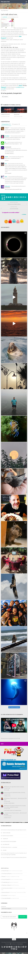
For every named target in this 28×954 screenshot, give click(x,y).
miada (6, 156)
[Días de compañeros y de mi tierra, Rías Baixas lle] (14, 560)
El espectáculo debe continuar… (17, 786)
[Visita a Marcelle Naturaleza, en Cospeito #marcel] (14, 271)
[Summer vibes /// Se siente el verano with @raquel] (14, 402)
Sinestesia (4, 895)
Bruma (3, 876)
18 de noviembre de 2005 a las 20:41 (15, 163)
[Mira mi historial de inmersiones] (2, 199)
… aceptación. (5, 838)
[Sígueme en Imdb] (15, 197)
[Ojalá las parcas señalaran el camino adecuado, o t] (14, 455)
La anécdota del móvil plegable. (9, 841)
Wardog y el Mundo (6, 885)
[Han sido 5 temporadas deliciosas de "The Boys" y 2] (14, 613)
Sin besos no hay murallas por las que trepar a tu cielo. (14, 829)
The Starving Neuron (7, 873)
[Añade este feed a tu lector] (2, 197)
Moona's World (5, 892)
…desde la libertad (6, 832)
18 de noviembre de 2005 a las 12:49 (18, 135)
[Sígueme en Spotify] (6, 197)
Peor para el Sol (5, 1)
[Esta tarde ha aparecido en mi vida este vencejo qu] (14, 481)
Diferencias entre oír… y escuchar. (9, 847)
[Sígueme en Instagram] (19, 197)
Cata (6, 176)
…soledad (4, 850)
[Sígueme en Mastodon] (23, 197)
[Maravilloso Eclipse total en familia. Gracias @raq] (14, 244)
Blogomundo (4, 10)
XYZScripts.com (19, 953)
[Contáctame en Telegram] (10, 197)
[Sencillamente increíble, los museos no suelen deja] (14, 666)
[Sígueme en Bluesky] (4, 197)
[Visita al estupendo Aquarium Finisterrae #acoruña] (14, 350)
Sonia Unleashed (6, 879)
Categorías (3, 906)
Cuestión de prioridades (7, 835)
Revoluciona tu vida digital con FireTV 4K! (10, 738)
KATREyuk (5, 17)
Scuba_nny (7, 186)
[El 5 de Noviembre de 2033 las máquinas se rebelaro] (14, 508)
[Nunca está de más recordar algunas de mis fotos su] (14, 692)
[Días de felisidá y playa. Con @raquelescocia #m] (14, 639)
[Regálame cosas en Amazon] (12, 197)
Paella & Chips (5, 870)
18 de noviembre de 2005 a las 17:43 (13, 148)
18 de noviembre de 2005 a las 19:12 (16, 156)
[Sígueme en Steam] (17, 197)
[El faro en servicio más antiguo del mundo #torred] (14, 297)
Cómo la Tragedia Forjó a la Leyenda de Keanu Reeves (14, 857)
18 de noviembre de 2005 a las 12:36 (18, 127)
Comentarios (6, 124)
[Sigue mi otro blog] (4, 199)
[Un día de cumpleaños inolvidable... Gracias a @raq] (14, 587)
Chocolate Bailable (6, 898)
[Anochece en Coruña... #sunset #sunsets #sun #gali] (14, 323)
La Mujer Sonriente (5, 114)
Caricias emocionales (7, 888)
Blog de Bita (16, 114)
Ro (5, 142)
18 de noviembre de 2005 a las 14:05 (14, 142)
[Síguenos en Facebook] (21, 197)
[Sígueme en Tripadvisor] (25, 197)
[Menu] (26, 1)
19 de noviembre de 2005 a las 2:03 (15, 176)
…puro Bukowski (5, 844)
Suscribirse (22, 916)
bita (6, 163)
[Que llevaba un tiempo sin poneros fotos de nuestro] (14, 534)
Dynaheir (7, 135)
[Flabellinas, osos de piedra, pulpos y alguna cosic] (14, 429)
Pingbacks (16, 124)
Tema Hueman (20, 943)
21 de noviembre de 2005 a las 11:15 (18, 186)
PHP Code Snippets (9, 953)
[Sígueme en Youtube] (8, 197)
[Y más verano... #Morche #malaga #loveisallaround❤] (14, 376)
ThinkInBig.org (5, 882)
